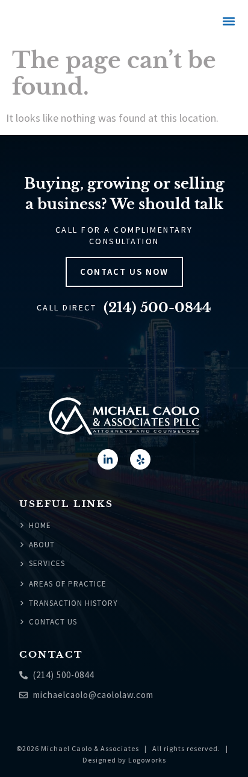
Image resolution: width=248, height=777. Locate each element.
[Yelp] (140, 459)
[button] (228, 21)
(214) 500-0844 (157, 308)
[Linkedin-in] (108, 459)
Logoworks (147, 759)
